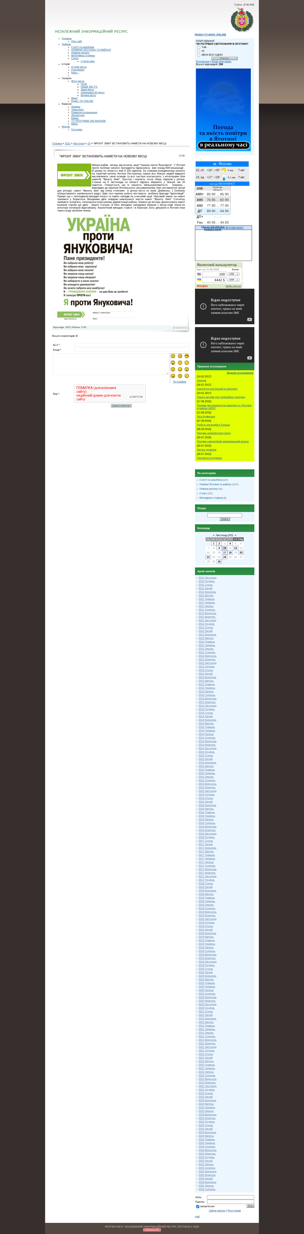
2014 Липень (206, 734)
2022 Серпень (207, 1075)
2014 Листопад (207, 748)
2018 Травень (207, 897)
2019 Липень (206, 947)
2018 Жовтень (207, 915)
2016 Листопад (207, 833)
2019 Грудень (207, 965)
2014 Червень (207, 730)
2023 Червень (207, 1107)
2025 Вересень (208, 1171)
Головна (66, 38)
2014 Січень (206, 712)
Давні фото (87, 89)
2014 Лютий (206, 716)
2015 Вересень (208, 783)
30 (219, 561)
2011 (67, 143)
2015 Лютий (206, 759)
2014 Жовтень (207, 744)
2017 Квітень (206, 851)
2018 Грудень (207, 922)
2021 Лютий (206, 1015)
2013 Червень (207, 687)
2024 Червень (207, 1143)
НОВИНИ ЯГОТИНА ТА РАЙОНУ (91, 49)
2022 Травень (207, 1064)
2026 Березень (207, 1182)
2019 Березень (207, 933)
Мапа (74, 123)
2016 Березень (207, 805)
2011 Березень (207, 591)
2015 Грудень (207, 794)
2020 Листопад (207, 1004)
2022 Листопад (207, 1086)
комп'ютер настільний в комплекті (217, 388)
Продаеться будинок (209, 458)
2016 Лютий (206, 801)
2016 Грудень (207, 837)
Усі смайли (179, 381)
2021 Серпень (207, 1036)
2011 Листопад (207, 620)
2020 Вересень (208, 997)
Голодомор (77, 69)
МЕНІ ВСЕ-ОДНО (212, 54)
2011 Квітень (206, 595)
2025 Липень (206, 1164)
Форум (66, 126)
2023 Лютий (206, 1096)
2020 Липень (206, 990)
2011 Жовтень (207, 616)
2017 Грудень (207, 879)
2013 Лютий (206, 673)
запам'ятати (207, 1206)
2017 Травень (207, 855)
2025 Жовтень (207, 1175)
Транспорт (77, 109)
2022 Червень (207, 1068)
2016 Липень (206, 819)
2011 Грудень (206, 623)
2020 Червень (207, 986)
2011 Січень (206, 584)
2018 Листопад (207, 919)
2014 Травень (207, 727)
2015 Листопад (207, 791)
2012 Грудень (207, 666)
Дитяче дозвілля (206, 449)
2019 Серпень (207, 951)
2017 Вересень (208, 869)
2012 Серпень (207, 652)
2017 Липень (206, 862)
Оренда (201, 380)
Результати (202, 61)
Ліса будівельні (206, 416)
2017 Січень (206, 840)
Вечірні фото (88, 95)
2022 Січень (206, 1054)
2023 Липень (206, 1111)
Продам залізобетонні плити (214, 433)
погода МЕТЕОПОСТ (222, 183)
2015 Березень (207, 762)
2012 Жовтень (207, 659)
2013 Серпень (207, 695)
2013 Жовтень (207, 702)
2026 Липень (206, 1185)
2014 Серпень (207, 737)
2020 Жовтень (207, 1000)
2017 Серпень (207, 865)
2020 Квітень (206, 979)
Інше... (75, 72)
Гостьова (76, 129)
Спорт (75, 58)
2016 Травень (207, 812)
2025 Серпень (207, 1167)
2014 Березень (207, 719)
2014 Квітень (206, 723)
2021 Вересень (208, 1039)
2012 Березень (207, 634)
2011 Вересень (207, 613)
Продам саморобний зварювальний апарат (223, 441)
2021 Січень (206, 1011)
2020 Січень (206, 968)
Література (77, 115)
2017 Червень (207, 858)
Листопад (79, 143)
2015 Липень (206, 776)
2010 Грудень (207, 581)
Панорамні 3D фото (92, 92)
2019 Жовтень (207, 958)
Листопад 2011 (224, 535)
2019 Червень (207, 943)
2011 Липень (206, 606)
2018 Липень (206, 904)
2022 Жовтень (207, 1082)
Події (84, 83)
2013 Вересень (208, 698)
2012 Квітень (206, 638)
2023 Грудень (207, 1121)
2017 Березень (207, 847)
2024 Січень (206, 1125)
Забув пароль (217, 1210)
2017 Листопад (207, 876)
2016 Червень (207, 815)
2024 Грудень (207, 1157)
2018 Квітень (206, 894)
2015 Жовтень (207, 787)
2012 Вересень (208, 655)
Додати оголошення (240, 372)
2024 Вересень (208, 1150)
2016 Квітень (206, 808)
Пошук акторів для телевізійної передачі (221, 397)
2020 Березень (207, 975)
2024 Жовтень (207, 1153)
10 (88, 143)
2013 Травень (207, 684)
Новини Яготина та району (216, 484)
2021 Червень (207, 1029)
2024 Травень (207, 1139)
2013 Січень (206, 670)
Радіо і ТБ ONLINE (82, 101)
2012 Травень (207, 641)
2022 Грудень (207, 1089)
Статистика (88, 61)
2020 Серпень (207, 993)
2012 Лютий (206, 631)
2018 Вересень (208, 911)
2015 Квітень (206, 766)
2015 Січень (206, 755)
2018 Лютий (206, 887)
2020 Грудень (207, 1007)
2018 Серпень (207, 908)
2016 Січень (206, 798)
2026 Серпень (207, 1189)
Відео (74, 98)
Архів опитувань (221, 61)
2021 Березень (207, 1018)
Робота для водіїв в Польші (213, 424)
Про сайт (76, 41)
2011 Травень (207, 599)
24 (224, 557)
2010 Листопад (207, 577)
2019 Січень (206, 926)
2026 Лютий (206, 1178)
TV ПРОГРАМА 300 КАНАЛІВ (88, 120)
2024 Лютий (206, 1128)
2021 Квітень (206, 1022)
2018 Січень (206, 883)
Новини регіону (80, 52)
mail (197, 1216)
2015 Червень (207, 773)
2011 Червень (207, 602)
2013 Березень (207, 677)
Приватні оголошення (84, 112)
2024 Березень (207, 1132)
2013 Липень (206, 691)
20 (241, 552)
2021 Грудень (207, 1050)
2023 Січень (206, 1093)
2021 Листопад (207, 1047)
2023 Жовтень (207, 1118)
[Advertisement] (112, 20)
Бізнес (75, 118)
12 (235, 548)
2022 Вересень (208, 1079)
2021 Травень (207, 1025)
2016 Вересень (208, 826)
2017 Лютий (206, 844)
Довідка (75, 106)
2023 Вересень (208, 1114)
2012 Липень (206, 648)
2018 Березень (207, 890)
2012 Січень (206, 627)
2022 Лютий (206, 1057)
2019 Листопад (207, 961)
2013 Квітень (206, 680)
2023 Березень (207, 1100)
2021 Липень (206, 1032)
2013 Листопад (207, 705)
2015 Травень (207, 769)
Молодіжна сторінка (83, 55)
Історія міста (78, 66)
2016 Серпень (207, 823)
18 (230, 552)
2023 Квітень (206, 1103)
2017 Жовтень (207, 872)
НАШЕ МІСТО (89, 86)
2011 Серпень (207, 609)
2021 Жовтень (207, 1043)
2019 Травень (207, 940)
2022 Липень (206, 1071)
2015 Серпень (207, 780)
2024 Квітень (206, 1135)
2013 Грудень (207, 709)
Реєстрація (234, 1210)
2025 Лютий (206, 1160)
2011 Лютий (205, 588)
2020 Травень (207, 983)
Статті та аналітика (82, 47)
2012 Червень (207, 645)
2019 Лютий (206, 929)
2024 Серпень (207, 1146)
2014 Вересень (208, 741)
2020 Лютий (206, 972)
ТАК (204, 47)
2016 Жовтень (207, 830)
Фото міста (77, 81)
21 (208, 557)
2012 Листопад (207, 663)
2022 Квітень (206, 1061)
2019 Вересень (208, 954)
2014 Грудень (207, 751)
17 (224, 552)
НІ (203, 51)
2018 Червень (207, 901)
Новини (66, 44)
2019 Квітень (206, 936)
